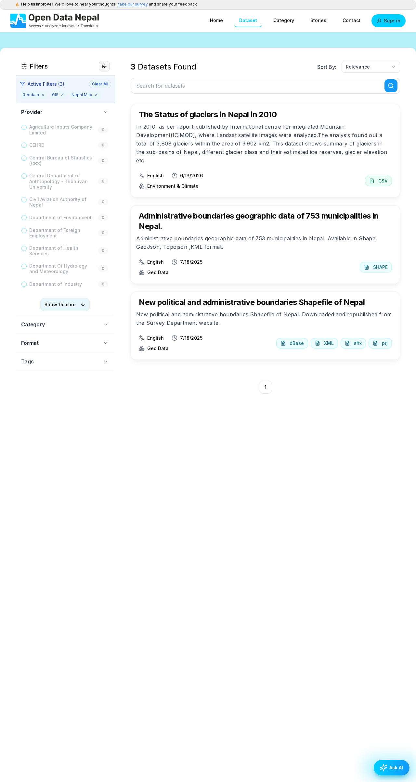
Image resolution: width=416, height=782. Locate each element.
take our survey (133, 4)
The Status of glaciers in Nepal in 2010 (208, 114)
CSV (383, 180)
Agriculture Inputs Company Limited (60, 129)
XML (329, 343)
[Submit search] (390, 85)
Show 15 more (60, 304)
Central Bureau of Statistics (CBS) (60, 160)
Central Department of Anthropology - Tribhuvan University (58, 181)
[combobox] (371, 67)
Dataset (248, 20)
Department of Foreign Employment (54, 233)
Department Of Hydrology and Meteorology (58, 268)
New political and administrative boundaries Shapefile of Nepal (252, 302)
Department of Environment (60, 217)
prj (385, 343)
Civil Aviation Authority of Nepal (57, 202)
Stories (318, 20)
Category (283, 20)
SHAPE (380, 267)
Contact (351, 20)
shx (358, 343)
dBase (297, 343)
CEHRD (37, 145)
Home (216, 20)
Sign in (392, 20)
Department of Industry (55, 284)
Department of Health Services (53, 251)
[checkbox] (24, 127)
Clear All (100, 84)
